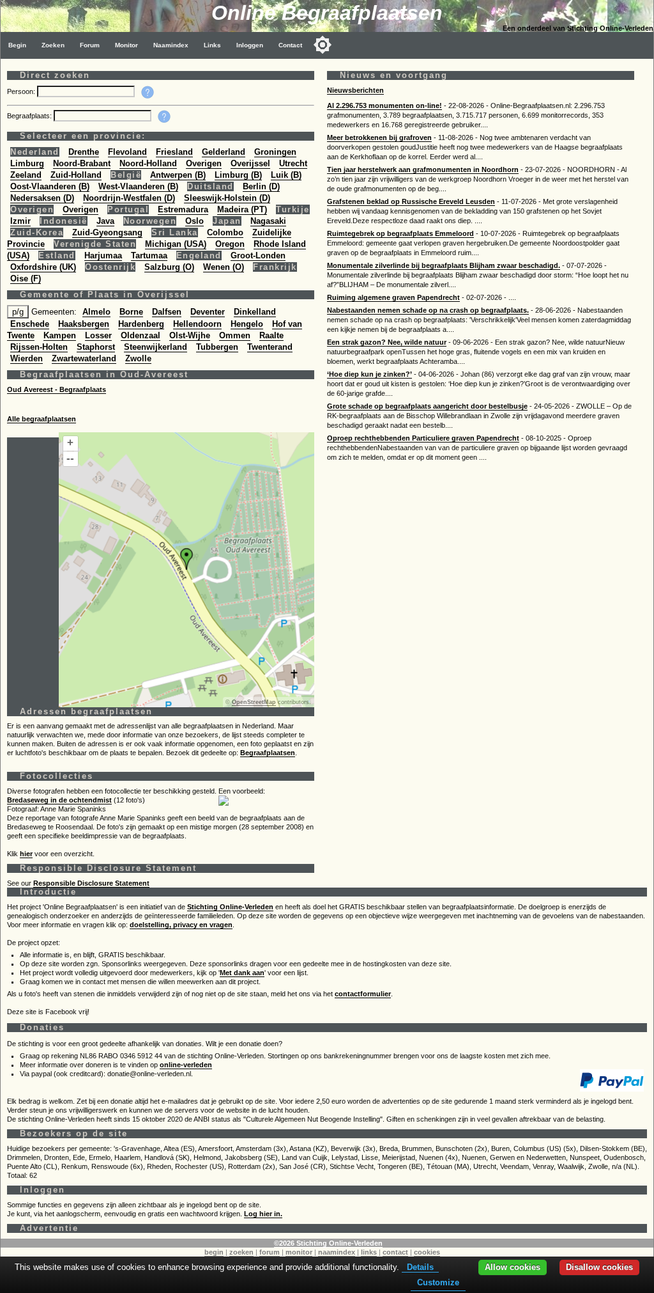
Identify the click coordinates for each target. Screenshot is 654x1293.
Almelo (96, 312)
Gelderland (223, 152)
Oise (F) (25, 278)
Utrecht (293, 163)
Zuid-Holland (76, 175)
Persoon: (22, 91)
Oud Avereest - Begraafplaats (56, 389)
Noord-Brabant (81, 163)
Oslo (194, 221)
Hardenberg (141, 324)
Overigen (204, 163)
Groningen (275, 152)
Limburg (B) (238, 175)
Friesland (174, 152)
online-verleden (186, 1065)
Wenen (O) (223, 267)
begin (214, 1252)
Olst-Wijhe (189, 335)
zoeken (241, 1252)
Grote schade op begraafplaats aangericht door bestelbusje (427, 406)
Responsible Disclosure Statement (91, 883)
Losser (98, 335)
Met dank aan (242, 972)
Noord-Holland (148, 163)
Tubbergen (217, 347)
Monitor (126, 45)
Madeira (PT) (242, 209)
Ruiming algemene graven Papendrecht (393, 297)
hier (26, 854)
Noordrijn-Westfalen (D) (129, 198)
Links (212, 45)
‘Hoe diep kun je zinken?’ (369, 374)
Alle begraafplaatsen (41, 419)
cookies (427, 1252)
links (369, 1252)
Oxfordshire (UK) (43, 267)
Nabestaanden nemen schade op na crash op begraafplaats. (428, 310)
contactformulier (363, 994)
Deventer (207, 312)
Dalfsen (166, 312)
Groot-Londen (258, 255)
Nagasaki (268, 221)
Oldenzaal (140, 335)
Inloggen (249, 45)
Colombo (225, 232)
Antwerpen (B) (178, 175)
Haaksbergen (83, 324)
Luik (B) (286, 175)
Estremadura (183, 209)
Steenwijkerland (155, 347)
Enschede (29, 324)
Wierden (26, 358)
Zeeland (26, 175)
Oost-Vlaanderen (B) (49, 186)
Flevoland (127, 152)
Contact (290, 45)
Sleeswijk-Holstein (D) (227, 198)
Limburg (27, 163)
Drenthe (83, 152)
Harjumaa (103, 255)
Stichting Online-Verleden (230, 907)
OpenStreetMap (254, 702)
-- (70, 458)
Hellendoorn (197, 324)
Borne (131, 312)
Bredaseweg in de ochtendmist (59, 800)
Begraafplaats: (30, 116)
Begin (17, 45)
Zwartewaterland (84, 358)
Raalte (271, 335)
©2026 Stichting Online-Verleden (328, 1243)
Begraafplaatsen (267, 752)
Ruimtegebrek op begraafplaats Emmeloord (400, 233)
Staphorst (96, 347)
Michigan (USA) (175, 244)
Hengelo (247, 324)
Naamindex (170, 45)
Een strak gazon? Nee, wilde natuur (386, 342)
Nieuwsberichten (355, 90)
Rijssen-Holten (39, 347)
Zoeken (53, 45)
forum (269, 1252)
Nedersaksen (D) (42, 198)
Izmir (20, 221)
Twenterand (270, 347)
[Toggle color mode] (322, 45)
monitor (298, 1252)
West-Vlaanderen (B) (138, 186)
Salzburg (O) (169, 267)
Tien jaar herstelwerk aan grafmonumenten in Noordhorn (423, 169)
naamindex (336, 1252)
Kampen (59, 335)
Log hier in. (263, 1214)
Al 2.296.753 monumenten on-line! (384, 105)
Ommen (234, 335)
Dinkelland (255, 312)
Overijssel (250, 163)
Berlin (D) (261, 186)
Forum (90, 45)
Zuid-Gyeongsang (107, 232)
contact (395, 1252)
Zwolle (138, 358)
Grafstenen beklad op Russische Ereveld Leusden (411, 201)
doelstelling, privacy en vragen (181, 925)
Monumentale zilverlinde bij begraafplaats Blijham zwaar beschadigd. (443, 265)
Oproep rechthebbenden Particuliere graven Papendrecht (423, 438)
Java (105, 221)
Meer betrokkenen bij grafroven (379, 137)
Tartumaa (149, 255)
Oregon (230, 244)
